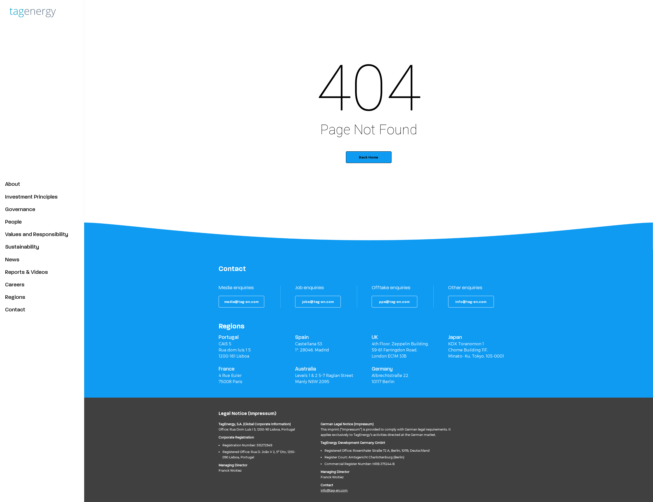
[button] (241, 302)
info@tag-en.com (334, 490)
